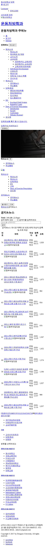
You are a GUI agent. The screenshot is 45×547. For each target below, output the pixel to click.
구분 (2, 430)
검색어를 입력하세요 (27, 220)
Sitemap (8, 41)
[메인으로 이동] (3, 170)
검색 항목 (5, 220)
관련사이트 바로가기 (8, 449)
